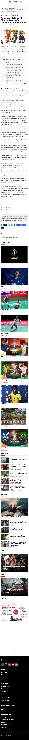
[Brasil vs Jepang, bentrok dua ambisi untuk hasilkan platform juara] (14, 370)
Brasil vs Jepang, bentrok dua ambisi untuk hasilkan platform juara (14, 379)
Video (3, 574)
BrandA (3, 722)
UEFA (14, 234)
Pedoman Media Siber (7, 719)
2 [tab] (12, 572)
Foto (2, 550)
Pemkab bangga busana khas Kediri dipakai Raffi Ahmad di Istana (18, 466)
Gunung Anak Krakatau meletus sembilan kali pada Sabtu (17, 487)
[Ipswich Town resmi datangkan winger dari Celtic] (14, 276)
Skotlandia (7, 234)
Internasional (5, 697)
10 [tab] (24, 597)
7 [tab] (18, 597)
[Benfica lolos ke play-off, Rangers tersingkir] (14, 254)
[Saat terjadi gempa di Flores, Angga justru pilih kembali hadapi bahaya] (5, 544)
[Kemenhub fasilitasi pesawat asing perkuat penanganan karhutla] (5, 537)
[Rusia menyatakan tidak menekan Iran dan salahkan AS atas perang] (5, 460)
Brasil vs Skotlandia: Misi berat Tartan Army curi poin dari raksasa (14, 447)
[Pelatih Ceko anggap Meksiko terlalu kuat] (13, 416)
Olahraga (11, 8)
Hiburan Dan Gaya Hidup (8, 705)
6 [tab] (15, 597)
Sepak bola (20, 234)
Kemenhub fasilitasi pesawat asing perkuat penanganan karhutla (18, 536)
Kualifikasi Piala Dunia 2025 (10, 237)
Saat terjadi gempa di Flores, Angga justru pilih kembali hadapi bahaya (18, 543)
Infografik (4, 598)
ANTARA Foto (5, 724)
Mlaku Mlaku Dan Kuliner (8, 703)
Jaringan (3, 709)
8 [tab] (20, 597)
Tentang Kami (5, 717)
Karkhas (3, 694)
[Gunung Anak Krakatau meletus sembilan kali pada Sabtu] (5, 488)
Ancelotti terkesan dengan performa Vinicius (12, 402)
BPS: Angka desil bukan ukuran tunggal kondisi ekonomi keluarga (16, 529)
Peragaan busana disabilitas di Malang (14, 567)
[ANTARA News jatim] (15, 1)
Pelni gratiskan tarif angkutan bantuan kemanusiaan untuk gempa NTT (14, 590)
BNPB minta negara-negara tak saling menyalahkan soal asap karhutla (12, 515)
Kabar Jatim (4, 683)
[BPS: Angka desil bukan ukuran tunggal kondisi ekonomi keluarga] (5, 530)
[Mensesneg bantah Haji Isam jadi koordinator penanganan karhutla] (5, 523)
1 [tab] (10, 572)
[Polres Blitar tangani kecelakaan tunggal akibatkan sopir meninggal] (5, 474)
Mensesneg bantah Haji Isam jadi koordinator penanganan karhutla (18, 522)
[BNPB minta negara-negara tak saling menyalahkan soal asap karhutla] (14, 506)
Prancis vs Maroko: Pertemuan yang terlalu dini (14, 355)
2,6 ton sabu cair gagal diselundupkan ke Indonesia (13, 647)
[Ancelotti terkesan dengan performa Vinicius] (14, 393)
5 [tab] (19, 572)
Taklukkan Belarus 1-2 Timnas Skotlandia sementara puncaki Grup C (13, 10)
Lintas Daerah (5, 686)
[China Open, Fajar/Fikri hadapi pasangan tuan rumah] (14, 323)
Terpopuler (4, 453)
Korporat (3, 727)
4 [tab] (16, 572)
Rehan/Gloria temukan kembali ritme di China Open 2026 (13, 308)
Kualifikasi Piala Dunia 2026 (9, 15)
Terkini (3, 669)
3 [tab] (14, 572)
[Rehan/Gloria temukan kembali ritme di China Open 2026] (14, 300)
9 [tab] (22, 597)
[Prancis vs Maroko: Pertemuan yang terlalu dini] (14, 346)
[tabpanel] (14, 563)
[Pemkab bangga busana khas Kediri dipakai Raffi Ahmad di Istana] (5, 467)
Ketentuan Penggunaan (8, 712)
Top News (4, 494)
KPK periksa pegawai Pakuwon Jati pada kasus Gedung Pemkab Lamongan (18, 480)
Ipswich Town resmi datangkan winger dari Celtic (14, 285)
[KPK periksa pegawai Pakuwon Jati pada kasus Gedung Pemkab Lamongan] (5, 481)
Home (5, 8)
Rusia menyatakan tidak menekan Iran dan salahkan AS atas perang (18, 459)
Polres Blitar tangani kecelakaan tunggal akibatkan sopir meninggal (18, 473)
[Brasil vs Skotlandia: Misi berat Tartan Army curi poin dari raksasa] (14, 438)
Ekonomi (3, 689)
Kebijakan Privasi (6, 714)
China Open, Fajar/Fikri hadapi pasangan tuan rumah (13, 332)
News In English (5, 700)
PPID (2, 730)
